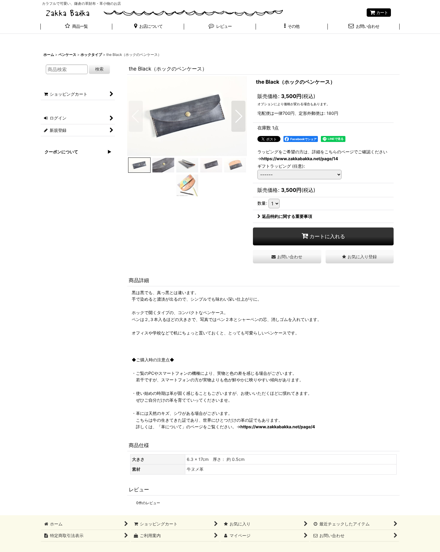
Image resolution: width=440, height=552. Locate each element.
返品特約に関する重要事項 (287, 216)
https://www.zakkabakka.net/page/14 (299, 158)
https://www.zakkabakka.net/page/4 (277, 426)
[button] (148, 26)
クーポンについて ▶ (75, 151)
